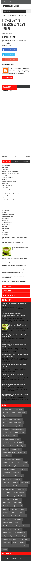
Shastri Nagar (7, 519)
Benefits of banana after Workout (10, 171)
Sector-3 (13, 516)
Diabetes (5, 449)
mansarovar (5, 232)
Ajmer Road (5, 167)
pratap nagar (17, 502)
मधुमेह (4, 546)
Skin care (26, 526)
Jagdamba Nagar (6, 196)
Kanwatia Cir (6, 472)
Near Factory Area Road (8, 214)
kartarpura (16, 472)
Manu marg (6, 482)
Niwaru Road (5, 220)
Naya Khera (6, 486)
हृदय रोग (5, 549)
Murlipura (4, 212)
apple (13, 412)
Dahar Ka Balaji (18, 442)
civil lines (14, 436)
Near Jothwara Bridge (7, 216)
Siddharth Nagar (6, 224)
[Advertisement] (16, 143)
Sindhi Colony (16, 526)
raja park (5, 509)
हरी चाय (25, 546)
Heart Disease (7, 456)
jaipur (3, 230)
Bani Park (17, 416)
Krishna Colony (5, 208)
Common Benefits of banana (9, 181)
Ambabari (5, 412)
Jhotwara (4, 202)
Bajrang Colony (7, 416)
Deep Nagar (5, 187)
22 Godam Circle (6, 165)
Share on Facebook (11, 49)
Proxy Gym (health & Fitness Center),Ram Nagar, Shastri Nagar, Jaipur (13, 315)
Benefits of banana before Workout (10, 173)
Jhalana (4, 198)
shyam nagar (5, 234)
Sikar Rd (17, 522)
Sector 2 (23, 509)
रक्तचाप (10, 546)
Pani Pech (6, 499)
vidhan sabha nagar (19, 532)
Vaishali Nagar (5, 228)
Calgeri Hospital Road (7, 177)
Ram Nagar (14, 509)
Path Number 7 (16, 499)
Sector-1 (5, 516)
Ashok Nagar (5, 169)
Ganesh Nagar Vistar (7, 189)
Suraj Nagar (17, 529)
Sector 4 (5, 512)
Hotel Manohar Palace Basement (10, 193)
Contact (19, 2)
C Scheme (4, 175)
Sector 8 (21, 512)
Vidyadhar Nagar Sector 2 (10, 539)
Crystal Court (5, 183)
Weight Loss (6, 542)
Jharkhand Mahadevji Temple (9, 200)
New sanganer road (6, 218)
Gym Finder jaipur (11, 6)
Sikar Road (4, 226)
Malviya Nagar (5, 210)
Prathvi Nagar (7, 506)
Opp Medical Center (7, 222)
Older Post (27, 156)
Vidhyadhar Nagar (8, 536)
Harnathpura (5, 191)
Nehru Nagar (22, 489)
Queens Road (18, 506)
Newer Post (5, 156)
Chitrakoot (4, 179)
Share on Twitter (10, 54)
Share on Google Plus (11, 59)
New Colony (6, 492)
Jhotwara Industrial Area (8, 204)
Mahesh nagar (19, 476)
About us (12, 2)
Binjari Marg (18, 426)
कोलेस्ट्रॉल (21, 542)
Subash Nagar (7, 529)
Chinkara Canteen (19, 432)
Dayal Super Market (7, 185)
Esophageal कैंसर (15, 449)
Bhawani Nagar (7, 426)
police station (6, 502)
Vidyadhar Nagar (21, 536)
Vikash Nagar (24, 539)
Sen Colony (22, 516)
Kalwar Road (5, 206)
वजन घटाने (17, 546)
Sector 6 (13, 512)
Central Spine (7, 432)
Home (5, 2)
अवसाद (14, 542)
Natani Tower (25, 482)
